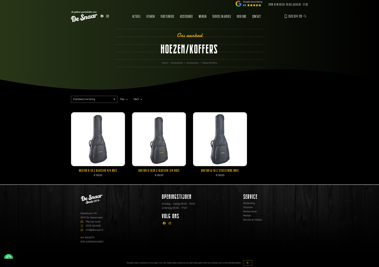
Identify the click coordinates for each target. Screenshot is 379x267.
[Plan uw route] (83, 222)
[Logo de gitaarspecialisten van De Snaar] (84, 16)
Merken (247, 215)
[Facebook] (102, 16)
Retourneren (250, 211)
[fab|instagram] (170, 223)
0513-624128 (93, 225)
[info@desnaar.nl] (83, 230)
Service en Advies (252, 219)
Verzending (249, 203)
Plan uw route (93, 221)
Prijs (122, 99)
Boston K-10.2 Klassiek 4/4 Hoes (98, 170)
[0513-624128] (83, 226)
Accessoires (177, 63)
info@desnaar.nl (94, 230)
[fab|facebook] (164, 223)
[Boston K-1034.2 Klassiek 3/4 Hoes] (159, 139)
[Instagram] (107, 16)
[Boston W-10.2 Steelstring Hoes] (219, 139)
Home (165, 63)
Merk (136, 99)
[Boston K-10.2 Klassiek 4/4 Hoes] (98, 139)
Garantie (248, 207)
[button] (305, 16)
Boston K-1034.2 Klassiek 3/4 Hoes (159, 170)
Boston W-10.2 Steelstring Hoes (220, 170)
